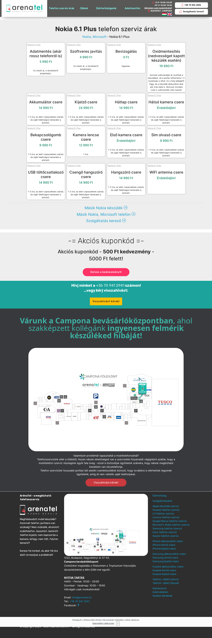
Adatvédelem (160, 592)
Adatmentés (132, 8)
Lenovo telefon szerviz (166, 517)
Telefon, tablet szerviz (166, 579)
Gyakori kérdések (162, 595)
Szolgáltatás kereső (193, 11)
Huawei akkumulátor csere (168, 566)
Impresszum (160, 588)
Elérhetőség (160, 495)
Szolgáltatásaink (162, 500)
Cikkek (84, 8)
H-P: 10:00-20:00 (163, 2)
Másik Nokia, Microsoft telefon (104, 214)
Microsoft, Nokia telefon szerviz (171, 524)
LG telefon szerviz (163, 513)
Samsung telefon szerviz (167, 528)
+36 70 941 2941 (192, 5)
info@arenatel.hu (82, 597)
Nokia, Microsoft (94, 37)
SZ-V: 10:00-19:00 (163, 5)
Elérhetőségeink (106, 8)
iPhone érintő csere (164, 544)
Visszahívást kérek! (106, 301)
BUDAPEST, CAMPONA (161, 11)
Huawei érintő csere (164, 570)
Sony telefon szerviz (165, 532)
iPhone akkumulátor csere (168, 541)
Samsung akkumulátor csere (169, 553)
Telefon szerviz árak (61, 8)
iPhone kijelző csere (164, 548)
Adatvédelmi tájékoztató (103, 623)
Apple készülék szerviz (166, 506)
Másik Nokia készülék (104, 208)
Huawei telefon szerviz (166, 509)
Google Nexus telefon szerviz (170, 521)
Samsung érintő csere (165, 557)
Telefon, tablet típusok (166, 583)
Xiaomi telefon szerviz (166, 535)
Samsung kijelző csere (166, 561)
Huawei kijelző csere (164, 574)
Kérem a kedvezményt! (106, 272)
